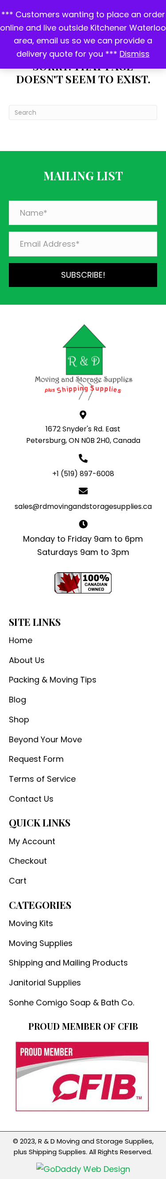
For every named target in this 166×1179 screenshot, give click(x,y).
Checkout (28, 860)
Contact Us (31, 798)
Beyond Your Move (45, 739)
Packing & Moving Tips (53, 679)
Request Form (36, 758)
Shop (19, 719)
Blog (17, 699)
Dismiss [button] (135, 53)
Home (20, 640)
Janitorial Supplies (45, 982)
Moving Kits (31, 923)
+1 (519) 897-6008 (83, 474)
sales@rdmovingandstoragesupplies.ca (83, 506)
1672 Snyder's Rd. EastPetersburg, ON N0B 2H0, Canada (83, 435)
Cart (18, 880)
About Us (27, 660)
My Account (32, 841)
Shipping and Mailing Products (68, 962)
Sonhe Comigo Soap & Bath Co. (71, 1002)
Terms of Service (42, 778)
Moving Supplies (41, 943)
